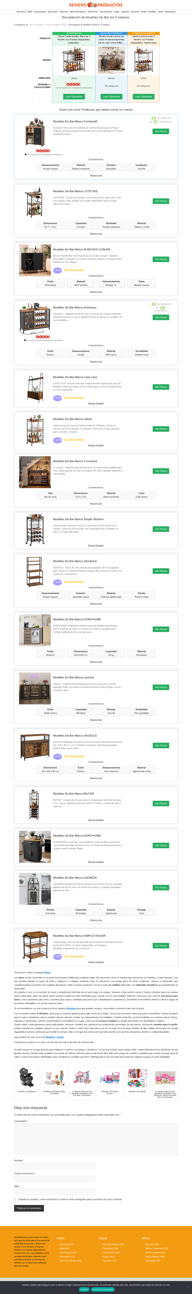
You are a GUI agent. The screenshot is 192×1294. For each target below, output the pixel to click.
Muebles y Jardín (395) (155, 1252)
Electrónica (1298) (110, 1248)
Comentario (21, 1121)
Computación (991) (68, 1252)
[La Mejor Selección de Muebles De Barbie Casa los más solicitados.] (82, 1078)
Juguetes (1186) (109, 1260)
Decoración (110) (67, 1256)
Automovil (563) (67, 1244)
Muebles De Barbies (137, 1091)
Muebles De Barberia (27, 1091)
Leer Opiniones (74, 96)
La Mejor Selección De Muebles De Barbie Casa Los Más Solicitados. (82, 1093)
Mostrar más (96, 175)
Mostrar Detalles (96, 403)
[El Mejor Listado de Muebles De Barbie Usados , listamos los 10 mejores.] (110, 1078)
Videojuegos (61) (152, 1260)
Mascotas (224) (152, 1244)
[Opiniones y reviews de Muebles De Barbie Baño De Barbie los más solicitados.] (54, 1078)
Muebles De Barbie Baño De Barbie (54, 1092)
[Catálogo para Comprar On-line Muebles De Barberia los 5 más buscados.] (27, 1078)
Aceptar (84, 1289)
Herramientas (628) (111, 1252)
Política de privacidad (103, 1289)
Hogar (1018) (108, 1256)
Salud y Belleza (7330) (154, 1256)
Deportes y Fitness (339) (70, 1260)
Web (16, 1186)
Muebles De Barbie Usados (110, 1092)
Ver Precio (161, 131)
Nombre (19, 1160)
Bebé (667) (64, 1248)
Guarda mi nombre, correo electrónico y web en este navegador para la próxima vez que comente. (70, 1199)
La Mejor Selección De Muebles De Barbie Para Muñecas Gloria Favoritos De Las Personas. (165, 1094)
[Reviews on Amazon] (73, 84)
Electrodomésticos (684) (113, 1244)
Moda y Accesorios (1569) (156, 1248)
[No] (188, 1287)
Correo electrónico (24, 1173)
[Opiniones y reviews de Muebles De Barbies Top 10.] (137, 1078)
